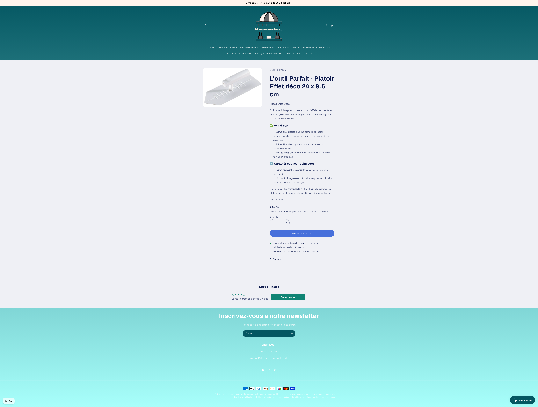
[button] (206, 26)
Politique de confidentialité (323, 394)
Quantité (274, 217)
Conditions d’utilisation (243, 397)
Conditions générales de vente (305, 397)
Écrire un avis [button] (288, 297)
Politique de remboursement (297, 394)
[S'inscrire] (292, 333)
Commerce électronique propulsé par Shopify (263, 394)
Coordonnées (283, 397)
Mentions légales (328, 397)
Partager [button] (277, 259)
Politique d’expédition (265, 397)
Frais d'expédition (292, 212)
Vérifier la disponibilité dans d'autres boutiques (296, 251)
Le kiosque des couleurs (233, 394)
